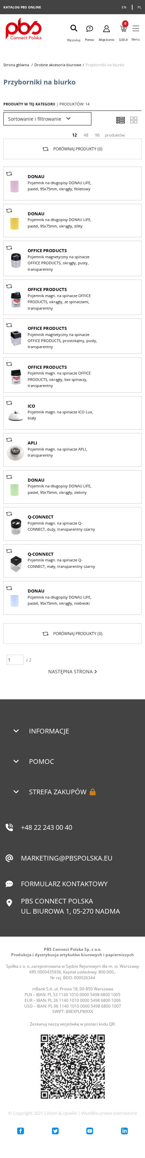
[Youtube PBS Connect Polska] (89, 1131)
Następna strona (71, 671)
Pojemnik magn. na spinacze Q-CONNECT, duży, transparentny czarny (61, 526)
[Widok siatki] (133, 120)
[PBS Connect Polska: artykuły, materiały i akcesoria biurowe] (23, 29)
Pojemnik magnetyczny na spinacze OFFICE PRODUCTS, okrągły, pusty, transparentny (58, 263)
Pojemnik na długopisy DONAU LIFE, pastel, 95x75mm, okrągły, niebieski (59, 600)
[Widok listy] (120, 120)
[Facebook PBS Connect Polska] (20, 1131)
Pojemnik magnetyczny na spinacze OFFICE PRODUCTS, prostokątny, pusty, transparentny (62, 340)
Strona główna (16, 64)
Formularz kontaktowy (64, 883)
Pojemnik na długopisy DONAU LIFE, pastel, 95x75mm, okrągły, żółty (59, 222)
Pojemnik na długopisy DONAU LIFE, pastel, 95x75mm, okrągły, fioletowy (59, 185)
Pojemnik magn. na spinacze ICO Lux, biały (60, 414)
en (124, 7)
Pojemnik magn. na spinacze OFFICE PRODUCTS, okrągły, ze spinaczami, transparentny (59, 302)
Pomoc (41, 761)
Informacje (49, 730)
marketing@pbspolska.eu (67, 858)
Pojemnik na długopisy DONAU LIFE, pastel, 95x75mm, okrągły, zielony (59, 488)
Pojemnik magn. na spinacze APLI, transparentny (57, 452)
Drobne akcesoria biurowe (57, 64)
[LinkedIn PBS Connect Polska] (124, 1131)
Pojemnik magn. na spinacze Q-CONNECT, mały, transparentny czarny (61, 563)
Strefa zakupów (57, 791)
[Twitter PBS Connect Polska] (55, 1131)
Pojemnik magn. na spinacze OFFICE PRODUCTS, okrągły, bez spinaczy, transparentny (59, 379)
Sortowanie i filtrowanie (35, 119)
